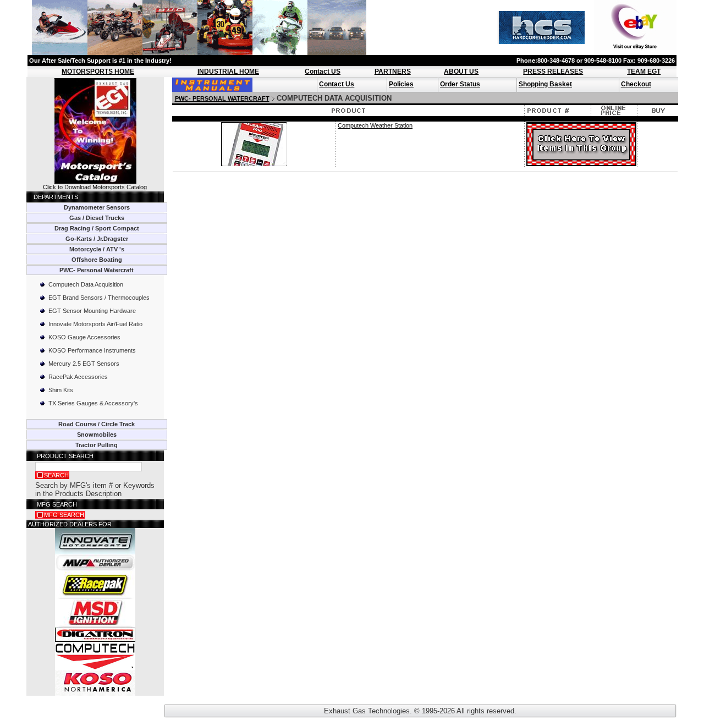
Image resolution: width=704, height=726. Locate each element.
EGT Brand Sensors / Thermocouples (99, 297)
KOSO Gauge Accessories (84, 337)
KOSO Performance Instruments (92, 350)
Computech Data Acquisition (85, 284)
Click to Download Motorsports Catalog (95, 187)
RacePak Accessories (78, 376)
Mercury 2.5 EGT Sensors (83, 363)
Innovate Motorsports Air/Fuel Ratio (95, 324)
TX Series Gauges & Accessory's (93, 403)
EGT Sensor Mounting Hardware (92, 310)
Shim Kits (60, 390)
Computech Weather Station (375, 125)
